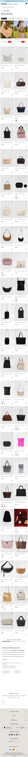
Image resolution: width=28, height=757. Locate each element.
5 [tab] (4, 21)
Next (12, 29)
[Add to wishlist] (12, 22)
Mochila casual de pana (20, 605)
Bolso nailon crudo (5, 91)
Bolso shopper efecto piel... (21, 502)
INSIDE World (14, 720)
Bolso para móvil (5, 168)
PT (16, 741)
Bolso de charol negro (20, 245)
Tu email (2, 701)
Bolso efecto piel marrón (20, 91)
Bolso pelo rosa (18, 579)
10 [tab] (8, 407)
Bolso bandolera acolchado (7, 553)
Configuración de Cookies (6, 754)
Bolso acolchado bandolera (21, 219)
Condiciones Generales (17, 754)
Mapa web (14, 755)
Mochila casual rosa (19, 142)
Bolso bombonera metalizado (8, 605)
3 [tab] (3, 21)
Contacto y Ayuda (14, 711)
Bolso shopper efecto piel (21, 425)
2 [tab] (2, 21)
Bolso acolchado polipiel (6, 219)
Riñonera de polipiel (19, 399)
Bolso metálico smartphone (21, 476)
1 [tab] (1, 21)
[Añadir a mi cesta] (12, 44)
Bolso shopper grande (20, 348)
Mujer (10, 4)
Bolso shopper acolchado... (7, 476)
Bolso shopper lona (19, 116)
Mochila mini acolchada (20, 373)
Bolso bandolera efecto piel (21, 65)
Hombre (15, 4)
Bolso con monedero (20, 193)
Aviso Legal (24, 754)
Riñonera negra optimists (7, 579)
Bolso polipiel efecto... (6, 399)
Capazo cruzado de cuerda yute (8, 39)
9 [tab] (21, 73)
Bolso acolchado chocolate (21, 553)
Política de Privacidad (10, 753)
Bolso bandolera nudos (20, 296)
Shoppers (19, 18)
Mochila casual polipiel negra (7, 373)
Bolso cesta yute (19, 39)
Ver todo (4, 18)
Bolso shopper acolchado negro (8, 142)
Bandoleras (12, 18)
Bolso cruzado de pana (6, 630)
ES (13, 741)
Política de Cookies (18, 753)
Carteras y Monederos (9, 666)
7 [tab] (20, 21)
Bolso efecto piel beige (6, 116)
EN (18, 741)
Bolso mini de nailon (19, 630)
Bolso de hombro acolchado (7, 65)
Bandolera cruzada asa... (6, 528)
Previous (1, 29)
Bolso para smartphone (6, 348)
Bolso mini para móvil (6, 322)
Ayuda (14, 715)
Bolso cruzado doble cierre (21, 271)
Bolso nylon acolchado (6, 296)
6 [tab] (19, 21)
